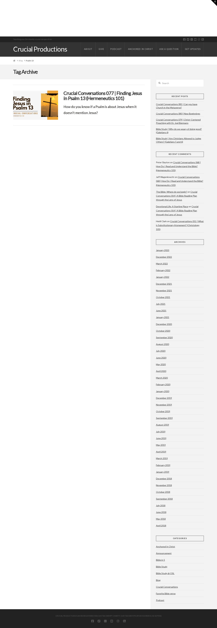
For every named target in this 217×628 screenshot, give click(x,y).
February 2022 (163, 270)
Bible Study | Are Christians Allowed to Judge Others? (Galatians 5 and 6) (178, 140)
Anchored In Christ (165, 546)
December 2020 (164, 324)
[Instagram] (199, 39)
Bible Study (161, 566)
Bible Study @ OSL (165, 573)
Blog (158, 580)
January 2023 (162, 250)
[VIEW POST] (35, 105)
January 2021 (162, 317)
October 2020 (163, 330)
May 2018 (161, 518)
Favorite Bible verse (166, 593)
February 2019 (163, 465)
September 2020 (164, 337)
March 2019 (162, 458)
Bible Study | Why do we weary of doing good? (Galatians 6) (179, 131)
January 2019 (162, 472)
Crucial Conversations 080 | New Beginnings (178, 113)
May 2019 (161, 445)
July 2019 (160, 431)
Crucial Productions (40, 49)
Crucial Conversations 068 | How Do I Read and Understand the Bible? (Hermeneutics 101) (178, 166)
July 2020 (160, 351)
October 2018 (163, 492)
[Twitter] (188, 39)
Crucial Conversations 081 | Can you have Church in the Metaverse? (176, 106)
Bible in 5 (160, 560)
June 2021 (161, 310)
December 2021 (164, 283)
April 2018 (161, 525)
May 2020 (161, 364)
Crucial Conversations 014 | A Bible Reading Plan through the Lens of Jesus (176, 195)
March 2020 (162, 377)
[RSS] (202, 39)
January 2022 (162, 277)
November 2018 (164, 485)
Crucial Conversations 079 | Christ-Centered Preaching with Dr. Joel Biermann (178, 121)
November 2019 (164, 404)
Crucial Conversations (167, 586)
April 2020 (161, 371)
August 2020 (162, 344)
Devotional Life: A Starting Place (172, 206)
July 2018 (160, 505)
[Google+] (191, 39)
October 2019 (163, 411)
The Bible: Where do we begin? (171, 191)
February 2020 (163, 384)
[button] (214, 3)
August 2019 (162, 424)
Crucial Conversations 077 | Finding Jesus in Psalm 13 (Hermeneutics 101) (103, 95)
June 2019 (161, 438)
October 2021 (163, 297)
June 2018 (161, 512)
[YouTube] (195, 39)
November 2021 (164, 290)
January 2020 (162, 391)
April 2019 (161, 451)
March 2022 (162, 263)
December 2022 (164, 257)
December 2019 (164, 398)
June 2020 (161, 357)
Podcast (160, 600)
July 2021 (160, 304)
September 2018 (164, 498)
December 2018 (164, 478)
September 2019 (164, 418)
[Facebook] (184, 39)
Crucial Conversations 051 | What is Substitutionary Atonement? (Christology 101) (180, 225)
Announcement (164, 553)
